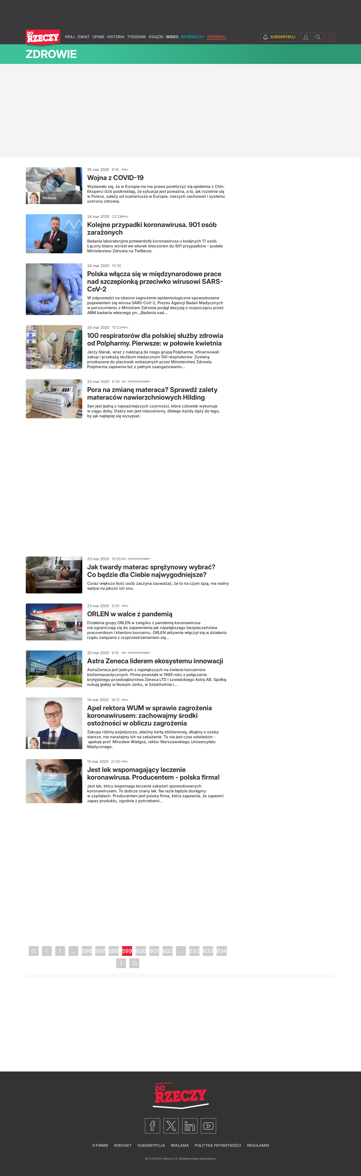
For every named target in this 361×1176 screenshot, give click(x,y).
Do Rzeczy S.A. (168, 1158)
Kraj (70, 36)
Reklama (180, 1145)
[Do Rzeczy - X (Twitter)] (171, 1125)
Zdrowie (51, 54)
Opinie (98, 36)
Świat (84, 36)
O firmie (100, 1145)
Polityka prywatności (218, 1145)
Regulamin (258, 1145)
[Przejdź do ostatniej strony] (134, 963)
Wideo (172, 36)
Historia (116, 36)
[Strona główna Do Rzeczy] (43, 39)
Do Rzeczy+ (192, 36)
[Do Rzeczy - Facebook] (152, 1125)
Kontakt (123, 1145)
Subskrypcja (151, 1145)
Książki (156, 36)
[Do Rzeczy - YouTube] (208, 1125)
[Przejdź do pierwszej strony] (34, 951)
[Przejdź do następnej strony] (121, 963)
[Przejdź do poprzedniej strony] (47, 951)
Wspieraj (216, 36)
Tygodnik (136, 36)
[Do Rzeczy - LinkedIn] (189, 1125)
